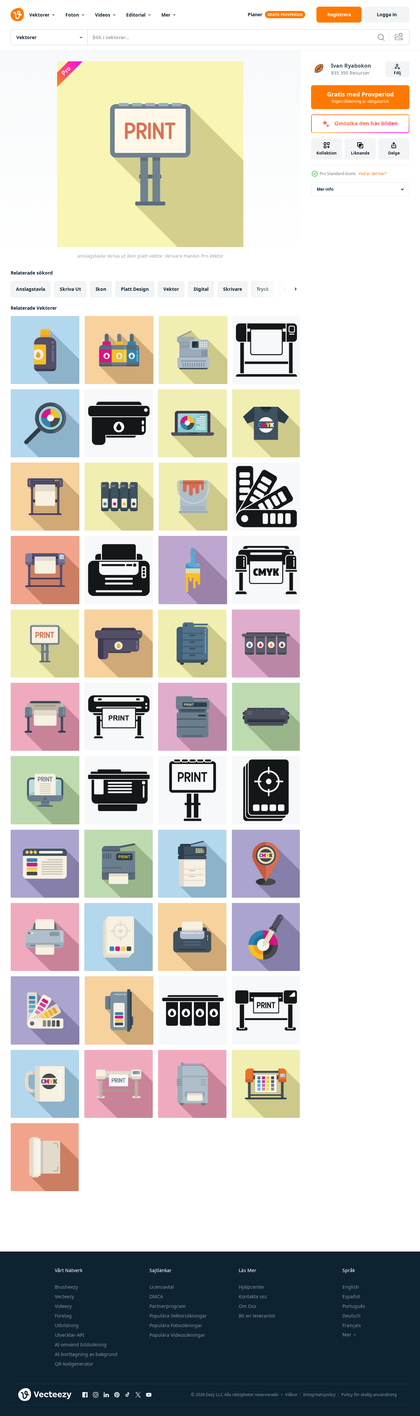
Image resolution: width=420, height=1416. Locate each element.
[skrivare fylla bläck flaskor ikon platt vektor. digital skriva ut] (119, 350)
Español (351, 1296)
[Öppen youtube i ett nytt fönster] (148, 1394)
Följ (397, 73)
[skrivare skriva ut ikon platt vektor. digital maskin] (118, 864)
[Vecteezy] (17, 14)
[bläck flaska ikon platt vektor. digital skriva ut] (45, 350)
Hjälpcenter (252, 1287)
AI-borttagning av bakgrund (86, 1354)
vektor (171, 289)
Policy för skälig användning (369, 1394)
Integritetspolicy (319, 1394)
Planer (255, 14)
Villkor (291, 1394)
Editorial (135, 15)
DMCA (156, 1296)
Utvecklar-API (69, 1335)
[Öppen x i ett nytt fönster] (138, 1394)
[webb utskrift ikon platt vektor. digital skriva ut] (45, 864)
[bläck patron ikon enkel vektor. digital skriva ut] (119, 790)
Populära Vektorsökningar (178, 1316)
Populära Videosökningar (177, 1335)
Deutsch (351, 1316)
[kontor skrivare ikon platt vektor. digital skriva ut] (192, 717)
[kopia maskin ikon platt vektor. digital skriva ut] (193, 350)
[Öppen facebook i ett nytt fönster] (85, 1394)
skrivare (232, 289)
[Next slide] (289, 289)
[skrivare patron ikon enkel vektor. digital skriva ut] (119, 423)
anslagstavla (30, 289)
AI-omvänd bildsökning (81, 1344)
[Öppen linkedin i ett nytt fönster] (106, 1394)
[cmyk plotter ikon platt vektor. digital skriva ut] (266, 1084)
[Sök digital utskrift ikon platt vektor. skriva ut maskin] (45, 423)
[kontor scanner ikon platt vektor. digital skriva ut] (192, 864)
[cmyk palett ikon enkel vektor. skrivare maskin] (266, 497)
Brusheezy (66, 1287)
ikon (101, 289)
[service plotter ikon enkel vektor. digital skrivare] (266, 350)
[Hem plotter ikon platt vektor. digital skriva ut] (45, 497)
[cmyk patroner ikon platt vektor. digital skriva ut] (119, 497)
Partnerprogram (167, 1306)
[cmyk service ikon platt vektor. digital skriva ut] (266, 643)
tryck (263, 289)
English (350, 1287)
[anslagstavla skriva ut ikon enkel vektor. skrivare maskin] (192, 790)
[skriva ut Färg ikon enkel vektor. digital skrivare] (119, 570)
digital (201, 289)
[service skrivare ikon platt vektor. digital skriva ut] (192, 643)
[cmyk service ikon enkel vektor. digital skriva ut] (193, 1010)
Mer (165, 15)
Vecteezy (64, 1296)
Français (351, 1325)
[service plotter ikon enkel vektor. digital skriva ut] (119, 717)
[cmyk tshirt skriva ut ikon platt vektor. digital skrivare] (266, 423)
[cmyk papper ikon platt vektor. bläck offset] (118, 937)
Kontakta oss (253, 1296)
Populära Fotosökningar (175, 1325)
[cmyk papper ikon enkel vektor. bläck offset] (266, 790)
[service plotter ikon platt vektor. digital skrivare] (45, 570)
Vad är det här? (372, 173)
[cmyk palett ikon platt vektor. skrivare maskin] (45, 1010)
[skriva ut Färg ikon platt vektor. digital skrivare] (192, 937)
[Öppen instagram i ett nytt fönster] (95, 1394)
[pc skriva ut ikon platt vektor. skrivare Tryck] (45, 790)
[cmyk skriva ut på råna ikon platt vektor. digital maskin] (45, 1084)
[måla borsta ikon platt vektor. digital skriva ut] (192, 570)
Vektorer (39, 15)
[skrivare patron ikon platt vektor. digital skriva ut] (118, 643)
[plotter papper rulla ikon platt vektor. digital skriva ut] (45, 1157)
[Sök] (381, 37)
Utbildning (67, 1325)
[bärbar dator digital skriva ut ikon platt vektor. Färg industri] (192, 423)
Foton (72, 15)
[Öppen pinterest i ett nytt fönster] (117, 1394)
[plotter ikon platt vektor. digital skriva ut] (45, 717)
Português (353, 1306)
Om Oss (247, 1306)
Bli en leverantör (257, 1316)
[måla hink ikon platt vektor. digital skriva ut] (193, 497)
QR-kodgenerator (74, 1364)
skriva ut (70, 289)
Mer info (325, 189)
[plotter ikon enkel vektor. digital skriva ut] (266, 570)
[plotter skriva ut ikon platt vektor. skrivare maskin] (118, 1084)
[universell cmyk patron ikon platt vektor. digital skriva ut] (119, 1010)
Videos (102, 15)
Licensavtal (161, 1287)
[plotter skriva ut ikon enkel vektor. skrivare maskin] (266, 1010)
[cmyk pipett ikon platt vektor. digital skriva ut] (266, 937)
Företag (63, 1316)
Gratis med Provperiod (360, 97)
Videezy (63, 1306)
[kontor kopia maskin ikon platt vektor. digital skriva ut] (192, 1084)
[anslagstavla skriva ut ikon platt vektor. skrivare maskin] (45, 643)
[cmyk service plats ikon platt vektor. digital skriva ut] (266, 864)
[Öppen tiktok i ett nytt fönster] (127, 1394)
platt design (135, 289)
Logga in (387, 14)
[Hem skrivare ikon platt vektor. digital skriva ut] (45, 937)
